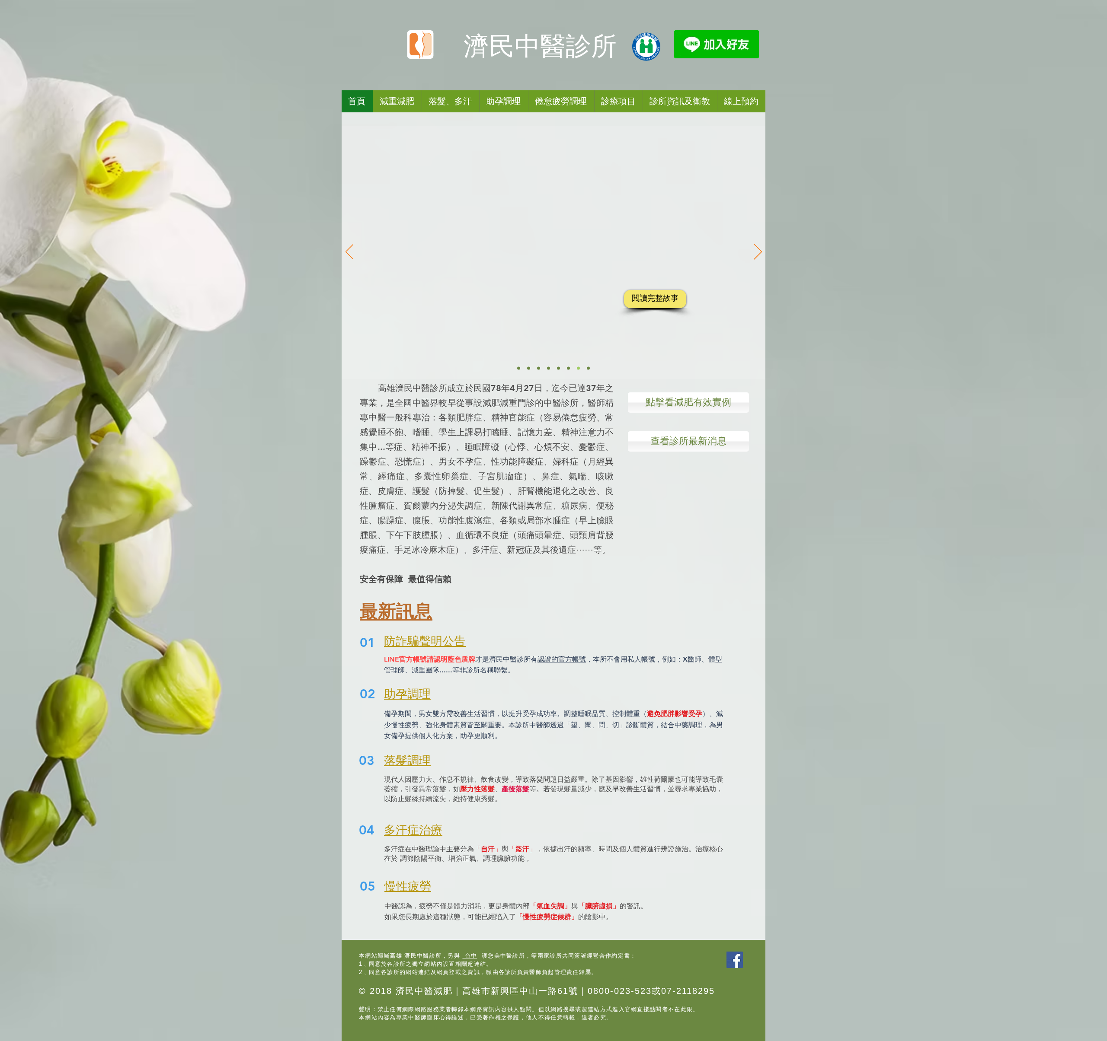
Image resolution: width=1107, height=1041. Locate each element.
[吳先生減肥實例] (578, 368)
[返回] (350, 252)
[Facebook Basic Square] (734, 960)
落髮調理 (407, 760)
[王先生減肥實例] (568, 368)
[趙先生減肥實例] (538, 368)
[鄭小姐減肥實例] (558, 368)
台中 (469, 955)
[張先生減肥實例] (528, 368)
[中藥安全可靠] (588, 368)
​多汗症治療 (413, 830)
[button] (561, 101)
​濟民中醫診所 (540, 46)
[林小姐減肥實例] (548, 368)
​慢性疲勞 (407, 886)
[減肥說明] (518, 368)
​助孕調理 (407, 694)
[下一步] (758, 252)
